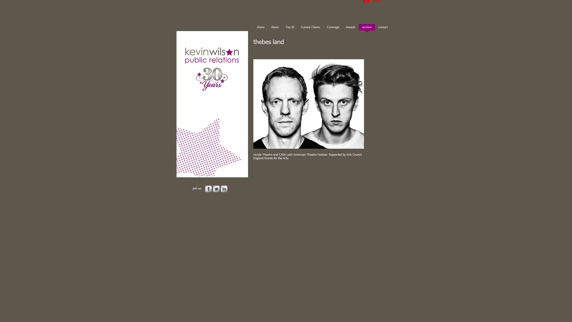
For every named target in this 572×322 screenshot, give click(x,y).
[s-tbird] (216, 189)
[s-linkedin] (224, 189)
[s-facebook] (208, 189)
